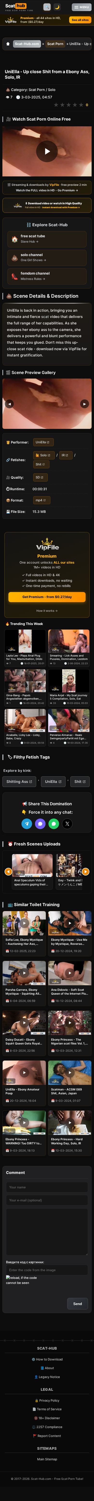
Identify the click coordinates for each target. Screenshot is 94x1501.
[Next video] (85, 872)
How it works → (47, 610)
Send (77, 1304)
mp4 (39, 500)
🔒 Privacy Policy (47, 1400)
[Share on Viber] (40, 823)
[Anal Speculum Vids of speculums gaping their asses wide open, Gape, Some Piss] (32, 865)
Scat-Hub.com (27, 44)
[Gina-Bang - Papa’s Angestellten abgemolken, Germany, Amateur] (25, 680)
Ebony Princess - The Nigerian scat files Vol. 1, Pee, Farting (68, 1041)
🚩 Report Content (47, 1436)
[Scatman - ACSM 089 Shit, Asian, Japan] (69, 1073)
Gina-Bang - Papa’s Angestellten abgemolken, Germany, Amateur (23, 697)
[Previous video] (8, 872)
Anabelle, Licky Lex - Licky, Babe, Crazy (23, 736)
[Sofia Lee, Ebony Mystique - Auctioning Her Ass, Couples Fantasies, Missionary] (24, 923)
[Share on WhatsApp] (53, 823)
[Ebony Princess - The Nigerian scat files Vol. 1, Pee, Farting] (69, 1023)
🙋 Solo (41, 455)
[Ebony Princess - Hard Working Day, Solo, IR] (69, 1123)
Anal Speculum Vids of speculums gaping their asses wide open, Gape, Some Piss (30, 886)
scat (45, 317)
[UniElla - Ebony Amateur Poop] (24, 1073)
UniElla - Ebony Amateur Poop (23, 1091)
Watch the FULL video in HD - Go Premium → (47, 190)
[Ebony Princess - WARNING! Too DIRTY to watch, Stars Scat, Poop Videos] (24, 1123)
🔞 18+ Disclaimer (47, 1418)
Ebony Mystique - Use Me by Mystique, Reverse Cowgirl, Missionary (69, 942)
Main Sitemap (47, 1459)
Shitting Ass (17, 781)
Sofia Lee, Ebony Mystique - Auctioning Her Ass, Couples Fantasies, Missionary (24, 942)
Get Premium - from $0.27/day (47, 597)
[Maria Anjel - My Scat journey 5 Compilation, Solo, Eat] (68, 680)
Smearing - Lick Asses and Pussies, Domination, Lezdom (69, 657)
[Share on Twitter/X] (67, 823)
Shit (38, 464)
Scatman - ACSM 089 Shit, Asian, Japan (66, 1091)
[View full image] (47, 404)
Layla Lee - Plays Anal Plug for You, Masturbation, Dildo (24, 657)
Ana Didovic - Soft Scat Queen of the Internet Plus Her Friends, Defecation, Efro (69, 992)
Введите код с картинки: (25, 1262)
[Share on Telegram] (26, 823)
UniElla (41, 442)
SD (38, 477)
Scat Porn (55, 44)
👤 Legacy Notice (47, 1377)
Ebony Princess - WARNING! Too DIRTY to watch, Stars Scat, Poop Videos (23, 1141)
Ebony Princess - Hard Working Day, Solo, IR (67, 1141)
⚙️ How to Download (47, 1359)
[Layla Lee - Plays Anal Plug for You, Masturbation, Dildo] (25, 640)
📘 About (47, 1368)
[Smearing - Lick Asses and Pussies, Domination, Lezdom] (68, 640)
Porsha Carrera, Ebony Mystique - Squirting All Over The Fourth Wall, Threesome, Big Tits (22, 992)
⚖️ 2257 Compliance (47, 1427)
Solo (51, 90)
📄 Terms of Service (47, 1409)
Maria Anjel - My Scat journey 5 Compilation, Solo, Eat (68, 697)
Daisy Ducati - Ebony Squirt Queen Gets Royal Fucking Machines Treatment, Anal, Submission (23, 1041)
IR (63, 455)
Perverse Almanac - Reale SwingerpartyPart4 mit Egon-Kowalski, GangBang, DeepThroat (68, 736)
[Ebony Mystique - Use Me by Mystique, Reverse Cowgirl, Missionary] (69, 923)
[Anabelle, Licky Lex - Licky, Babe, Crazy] (25, 720)
